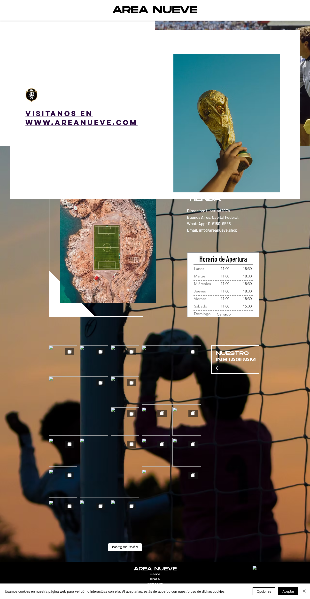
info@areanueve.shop (218, 230)
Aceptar (288, 591)
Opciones (264, 591)
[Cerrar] (304, 591)
